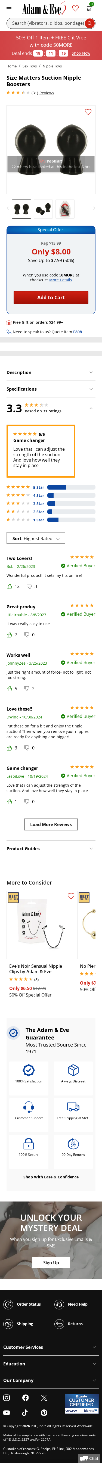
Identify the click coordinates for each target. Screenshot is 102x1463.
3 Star (38, 503)
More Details (60, 279)
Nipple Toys (52, 66)
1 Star (38, 520)
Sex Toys (30, 66)
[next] (92, 208)
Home (12, 66)
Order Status (28, 1304)
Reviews (46, 92)
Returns (75, 1323)
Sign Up (51, 1263)
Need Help (77, 1304)
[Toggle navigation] (9, 8)
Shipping (24, 1323)
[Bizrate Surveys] (91, 1411)
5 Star (38, 487)
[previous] (9, 208)
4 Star (38, 495)
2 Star (38, 512)
